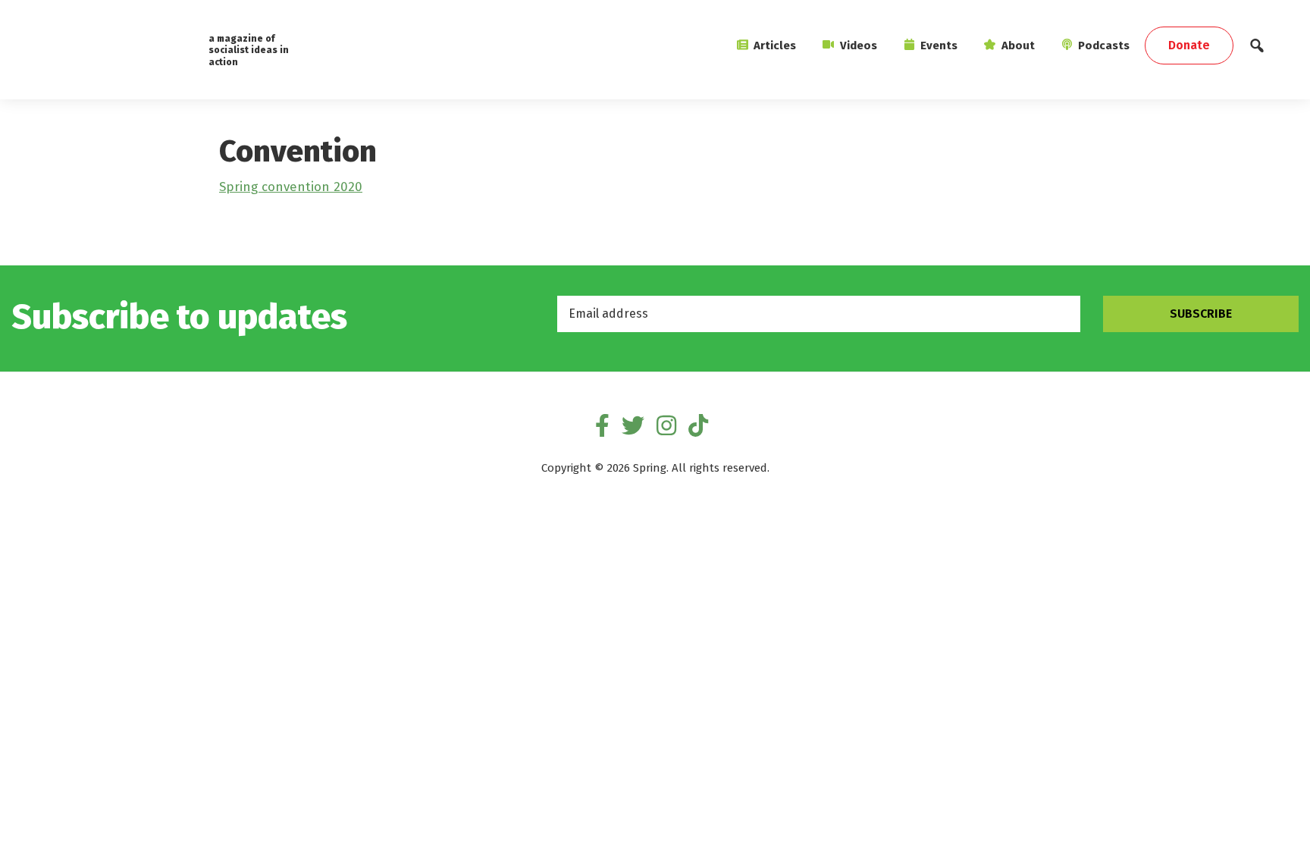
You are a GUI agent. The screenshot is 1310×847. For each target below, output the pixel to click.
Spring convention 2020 (290, 187)
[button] (1257, 49)
